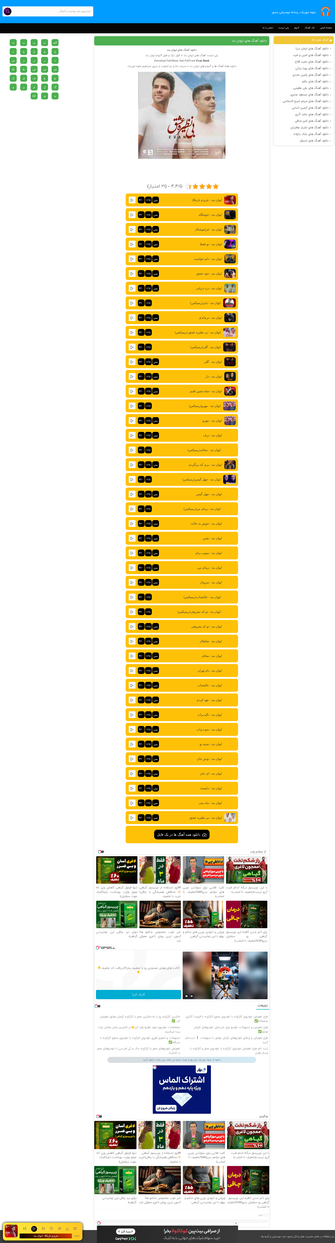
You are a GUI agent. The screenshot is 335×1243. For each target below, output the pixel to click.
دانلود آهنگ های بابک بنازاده (311, 134)
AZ (34, 96)
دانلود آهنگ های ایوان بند (249, 41)
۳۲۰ (141, 200)
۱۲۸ (148, 200)
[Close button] (236, 1223)
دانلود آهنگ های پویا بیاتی (311, 68)
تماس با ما (268, 27)
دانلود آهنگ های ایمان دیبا (312, 49)
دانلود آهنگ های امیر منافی (311, 121)
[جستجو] (7, 11)
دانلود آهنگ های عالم (315, 82)
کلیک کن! (138, 994)
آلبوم (296, 27)
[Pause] (186, 996)
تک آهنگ (310, 27)
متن (155, 200)
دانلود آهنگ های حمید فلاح (311, 62)
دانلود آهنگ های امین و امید (310, 55)
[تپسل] (99, 1223)
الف (55, 42)
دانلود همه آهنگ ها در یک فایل (178, 834)
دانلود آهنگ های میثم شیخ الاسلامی (305, 101)
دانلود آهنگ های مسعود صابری (309, 95)
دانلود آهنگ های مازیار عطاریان (309, 128)
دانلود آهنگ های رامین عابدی (310, 75)
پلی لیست (283, 27)
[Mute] (192, 996)
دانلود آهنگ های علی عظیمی (310, 88)
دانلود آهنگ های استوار (314, 141)
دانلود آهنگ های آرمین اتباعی (310, 108)
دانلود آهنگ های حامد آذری (311, 114)
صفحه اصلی (326, 27)
